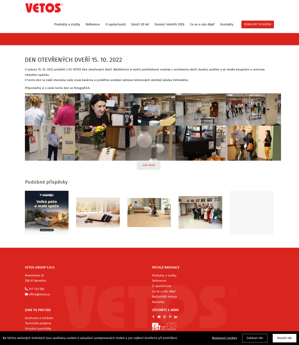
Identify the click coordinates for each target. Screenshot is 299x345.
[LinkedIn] (175, 316)
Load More (148, 165)
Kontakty (158, 302)
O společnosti (161, 286)
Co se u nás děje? (164, 291)
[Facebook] (153, 316)
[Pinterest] (170, 316)
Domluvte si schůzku (39, 318)
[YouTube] (159, 316)
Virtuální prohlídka (38, 328)
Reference (159, 281)
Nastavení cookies (224, 338)
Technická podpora (38, 323)
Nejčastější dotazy (164, 296)
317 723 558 (36, 289)
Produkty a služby (164, 275)
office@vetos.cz (39, 294)
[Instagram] (164, 316)
